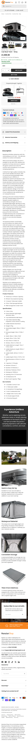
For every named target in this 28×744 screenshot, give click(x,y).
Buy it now (14, 75)
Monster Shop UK (8, 712)
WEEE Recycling (9, 717)
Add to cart (18, 70)
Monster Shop (4, 50)
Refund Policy (17, 714)
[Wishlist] (19, 2)
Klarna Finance (20, 716)
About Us (3, 714)
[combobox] (14, 6)
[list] (14, 28)
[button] (22, 2)
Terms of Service (12, 716)
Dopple (2, 717)
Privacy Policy (4, 716)
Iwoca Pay (16, 717)
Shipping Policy (10, 714)
